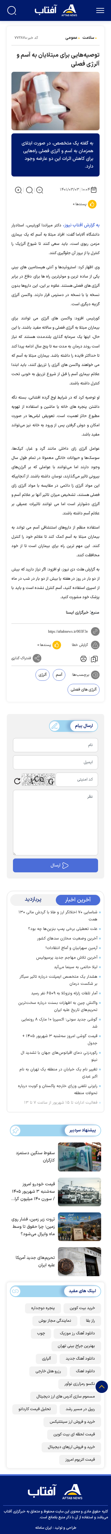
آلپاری (46, 1359)
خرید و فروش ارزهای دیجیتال (71, 1447)
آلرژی (43, 675)
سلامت (88, 38)
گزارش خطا (80, 645)
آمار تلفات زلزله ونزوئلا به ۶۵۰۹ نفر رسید (64, 993)
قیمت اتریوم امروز (80, 1460)
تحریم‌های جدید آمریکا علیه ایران (35, 1261)
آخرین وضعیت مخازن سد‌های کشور (67, 938)
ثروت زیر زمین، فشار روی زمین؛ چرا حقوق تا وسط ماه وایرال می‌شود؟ (33, 1226)
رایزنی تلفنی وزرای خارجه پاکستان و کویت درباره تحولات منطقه (57, 1089)
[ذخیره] (94, 658)
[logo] (56, 10)
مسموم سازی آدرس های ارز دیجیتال (65, 1397)
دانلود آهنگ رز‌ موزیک (77, 1333)
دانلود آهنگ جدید (80, 1359)
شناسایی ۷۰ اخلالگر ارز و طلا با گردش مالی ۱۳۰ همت (57, 916)
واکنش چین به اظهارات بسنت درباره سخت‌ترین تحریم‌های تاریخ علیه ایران (57, 1006)
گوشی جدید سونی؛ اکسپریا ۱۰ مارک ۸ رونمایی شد (59, 1023)
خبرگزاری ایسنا (77, 613)
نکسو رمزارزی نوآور (79, 1384)
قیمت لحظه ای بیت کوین (74, 1434)
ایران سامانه (43, 1528)
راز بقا (90, 1321)
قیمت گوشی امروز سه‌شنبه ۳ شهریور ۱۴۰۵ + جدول (59, 1039)
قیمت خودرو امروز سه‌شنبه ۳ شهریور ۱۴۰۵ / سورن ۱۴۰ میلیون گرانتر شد (32, 1192)
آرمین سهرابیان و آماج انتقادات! (71, 948)
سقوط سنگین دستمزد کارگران (35, 1157)
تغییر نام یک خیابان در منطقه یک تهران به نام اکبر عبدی (58, 1073)
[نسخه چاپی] (83, 658)
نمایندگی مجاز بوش (55, 1321)
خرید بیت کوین (82, 1308)
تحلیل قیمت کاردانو (34, 1409)
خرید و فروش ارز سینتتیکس (72, 1422)
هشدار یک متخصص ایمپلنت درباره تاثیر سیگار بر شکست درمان (58, 980)
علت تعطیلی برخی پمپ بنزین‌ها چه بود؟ (62, 929)
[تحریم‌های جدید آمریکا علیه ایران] (78, 1261)
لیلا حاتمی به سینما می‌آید (75, 967)
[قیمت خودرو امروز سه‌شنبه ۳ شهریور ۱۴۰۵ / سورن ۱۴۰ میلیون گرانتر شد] (78, 1191)
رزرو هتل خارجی (48, 1371)
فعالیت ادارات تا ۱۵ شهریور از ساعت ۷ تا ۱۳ (60, 1103)
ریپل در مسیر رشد (80, 1409)
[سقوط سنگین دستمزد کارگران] (78, 1156)
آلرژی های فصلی (84, 690)
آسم (59, 675)
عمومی (71, 38)
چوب (41, 1333)
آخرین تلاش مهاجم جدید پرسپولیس (66, 958)
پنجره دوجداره (43, 1308)
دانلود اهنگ (85, 1371)
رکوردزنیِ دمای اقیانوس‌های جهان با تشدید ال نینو (59, 1056)
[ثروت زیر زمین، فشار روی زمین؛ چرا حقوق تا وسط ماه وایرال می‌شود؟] (78, 1226)
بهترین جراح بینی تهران (76, 1346)
